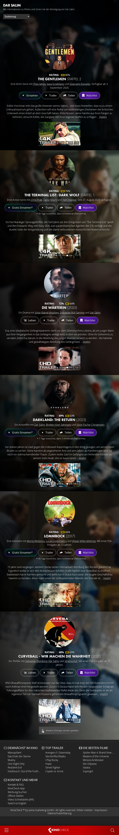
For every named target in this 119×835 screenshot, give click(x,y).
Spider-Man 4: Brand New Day (99, 752)
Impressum (101, 810)
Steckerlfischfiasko (55, 756)
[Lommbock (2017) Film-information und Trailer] (59, 511)
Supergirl (88, 771)
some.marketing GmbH (41, 810)
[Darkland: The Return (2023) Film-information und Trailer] (59, 395)
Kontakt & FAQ (16, 784)
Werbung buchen (17, 792)
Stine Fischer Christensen (90, 424)
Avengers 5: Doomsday (57, 752)
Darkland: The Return (59, 419)
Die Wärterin (59, 307)
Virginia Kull (71, 661)
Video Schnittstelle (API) (21, 799)
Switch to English (17, 803)
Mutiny (11, 760)
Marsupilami (14, 752)
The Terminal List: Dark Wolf (59, 195)
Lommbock (59, 536)
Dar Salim (95, 312)
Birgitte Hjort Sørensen (58, 424)
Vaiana (86, 767)
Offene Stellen (16, 795)
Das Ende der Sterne (19, 756)
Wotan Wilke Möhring (84, 541)
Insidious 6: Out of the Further (24, 771)
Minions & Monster (93, 760)
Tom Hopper (69, 200)
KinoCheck (16, 810)
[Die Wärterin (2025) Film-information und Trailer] (59, 283)
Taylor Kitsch (50, 200)
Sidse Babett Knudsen (47, 312)
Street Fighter (52, 767)
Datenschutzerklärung (59, 813)
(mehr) (103, 117)
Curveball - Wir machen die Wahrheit (59, 656)
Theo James (39, 84)
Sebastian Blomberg (36, 661)
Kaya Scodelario (55, 84)
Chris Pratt (36, 200)
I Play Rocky (51, 760)
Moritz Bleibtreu (36, 541)
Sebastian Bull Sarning (72, 312)
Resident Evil (15, 767)
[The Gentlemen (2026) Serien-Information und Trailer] (59, 54)
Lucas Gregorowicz (56, 541)
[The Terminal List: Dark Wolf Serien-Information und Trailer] (59, 170)
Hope (48, 763)
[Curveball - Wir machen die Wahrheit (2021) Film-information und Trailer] (59, 631)
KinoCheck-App (16, 788)
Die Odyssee (90, 763)
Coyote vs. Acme (54, 771)
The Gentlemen (59, 79)
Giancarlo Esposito (80, 84)
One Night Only (16, 763)
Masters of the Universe (96, 756)
